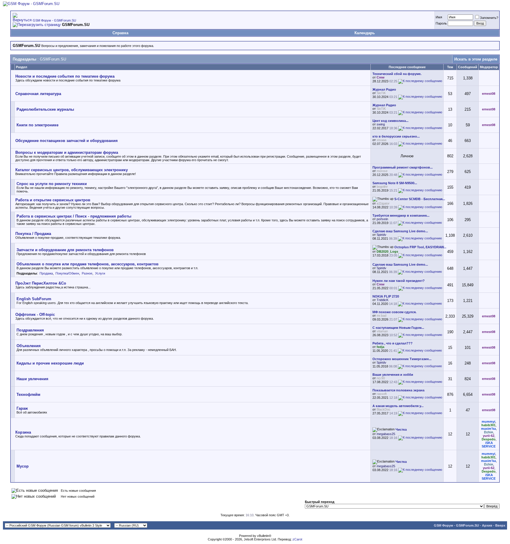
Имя (439, 17)
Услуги (100, 273)
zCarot (297, 539)
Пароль (441, 23)
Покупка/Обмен (67, 273)
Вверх (500, 525)
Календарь (364, 33)
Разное (87, 273)
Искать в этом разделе (475, 59)
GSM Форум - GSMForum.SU (54, 20)
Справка (120, 33)
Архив (487, 525)
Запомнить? (489, 17)
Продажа (46, 273)
